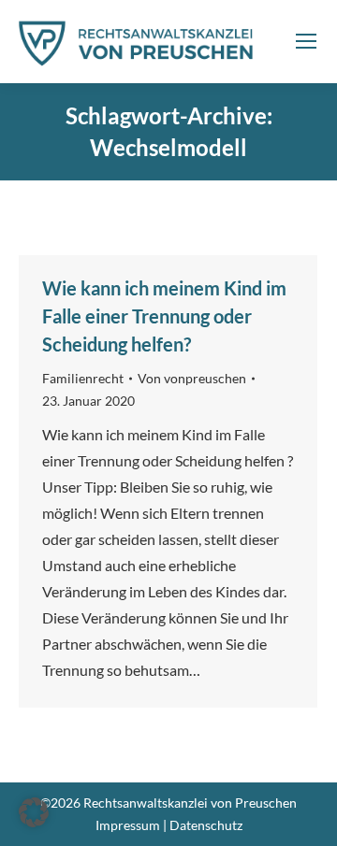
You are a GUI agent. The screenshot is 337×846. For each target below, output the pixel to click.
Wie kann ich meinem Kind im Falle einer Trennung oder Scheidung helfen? (164, 316)
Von (192, 378)
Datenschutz (205, 825)
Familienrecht (83, 378)
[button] (33, 812)
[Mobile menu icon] (306, 41)
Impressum (127, 825)
